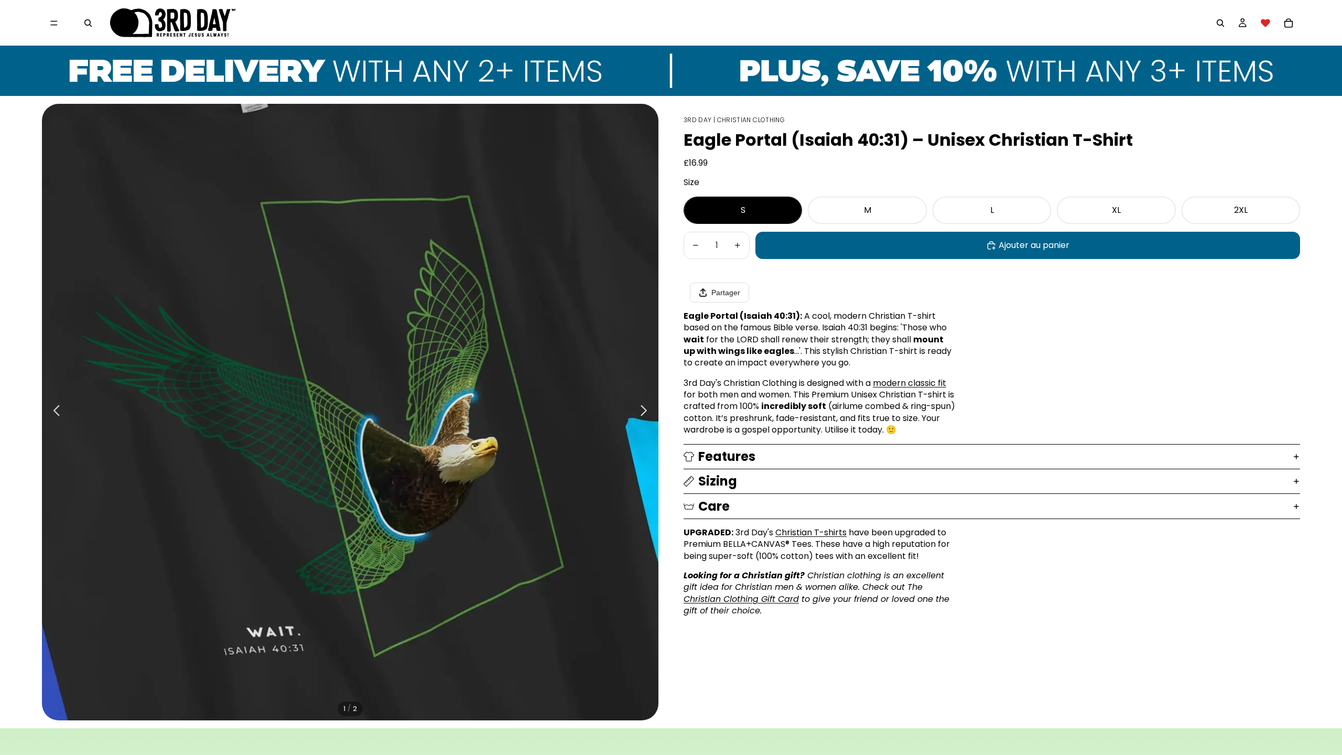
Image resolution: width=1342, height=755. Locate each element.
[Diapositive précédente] (54, 412)
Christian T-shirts (811, 532)
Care (714, 506)
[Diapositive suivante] (646, 412)
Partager (725, 292)
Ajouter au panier (1034, 245)
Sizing (717, 481)
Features (726, 456)
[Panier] (1288, 23)
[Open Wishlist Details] (1265, 23)
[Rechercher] (88, 23)
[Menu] (54, 23)
